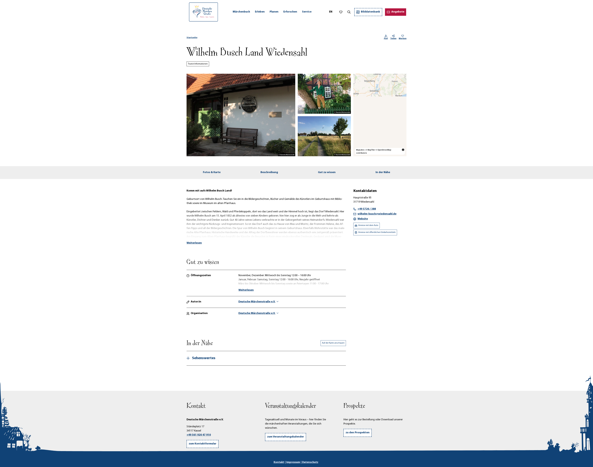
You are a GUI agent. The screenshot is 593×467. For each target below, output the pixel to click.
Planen (274, 12)
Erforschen (290, 12)
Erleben (260, 12)
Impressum (293, 462)
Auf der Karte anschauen (333, 343)
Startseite (192, 37)
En (330, 12)
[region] (379, 115)
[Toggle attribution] (403, 150)
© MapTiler (370, 149)
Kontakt (279, 462)
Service (306, 12)
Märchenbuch (241, 12)
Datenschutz (310, 462)
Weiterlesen (194, 243)
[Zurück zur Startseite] (203, 11)
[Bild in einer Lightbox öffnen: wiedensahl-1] (324, 94)
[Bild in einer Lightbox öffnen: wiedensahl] (324, 136)
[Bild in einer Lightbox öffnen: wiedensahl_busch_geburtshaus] (241, 115)
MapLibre (360, 149)
